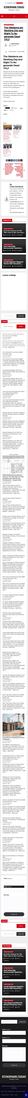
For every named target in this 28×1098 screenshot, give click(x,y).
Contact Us (14, 914)
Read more (11, 347)
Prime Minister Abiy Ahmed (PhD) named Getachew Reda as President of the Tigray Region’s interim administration (7, 134)
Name (8, 878)
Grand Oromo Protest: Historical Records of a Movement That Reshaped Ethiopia (14, 819)
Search (4, 321)
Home (2, 1091)
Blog (6, 1091)
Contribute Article (5, 1094)
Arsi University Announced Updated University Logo (12, 248)
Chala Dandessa (15, 43)
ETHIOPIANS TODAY (14, 7)
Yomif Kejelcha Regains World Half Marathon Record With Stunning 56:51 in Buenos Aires (14, 371)
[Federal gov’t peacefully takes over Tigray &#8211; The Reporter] (7, 146)
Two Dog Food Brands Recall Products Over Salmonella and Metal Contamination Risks (13, 393)
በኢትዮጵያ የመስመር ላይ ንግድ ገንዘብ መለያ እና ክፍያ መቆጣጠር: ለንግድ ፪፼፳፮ (13, 232)
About (16, 1094)
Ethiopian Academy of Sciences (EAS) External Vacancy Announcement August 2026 (14, 536)
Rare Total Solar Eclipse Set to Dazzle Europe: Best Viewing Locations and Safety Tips (13, 696)
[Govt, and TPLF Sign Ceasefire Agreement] (17, 127)
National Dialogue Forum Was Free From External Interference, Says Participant (12, 434)
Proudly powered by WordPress (9, 1086)
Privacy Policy (11, 1091)
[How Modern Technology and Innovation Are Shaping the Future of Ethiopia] (13, 724)
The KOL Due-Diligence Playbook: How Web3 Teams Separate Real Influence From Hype (14, 676)
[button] (25, 16)
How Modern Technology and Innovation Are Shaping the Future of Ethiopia (14, 737)
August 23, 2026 (9, 990)
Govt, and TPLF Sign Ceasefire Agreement (16, 132)
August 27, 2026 (9, 958)
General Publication (8, 24)
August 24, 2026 (9, 974)
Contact (12, 1094)
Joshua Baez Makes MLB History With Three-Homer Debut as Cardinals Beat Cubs (13, 634)
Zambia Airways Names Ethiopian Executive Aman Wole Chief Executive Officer (13, 614)
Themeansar (14, 1087)
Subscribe (21, 316)
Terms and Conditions (20, 1091)
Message (6, 895)
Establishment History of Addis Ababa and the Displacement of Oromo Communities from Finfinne (13, 757)
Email (7, 886)
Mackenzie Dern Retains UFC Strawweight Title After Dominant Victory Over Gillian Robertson (12, 654)
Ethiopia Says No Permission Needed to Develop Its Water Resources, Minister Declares (14, 414)
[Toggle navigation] (14, 16)
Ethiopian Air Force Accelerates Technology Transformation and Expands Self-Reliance (12, 778)
